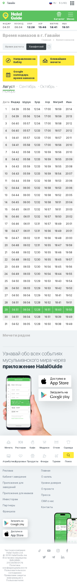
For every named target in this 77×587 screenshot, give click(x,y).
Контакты (47, 507)
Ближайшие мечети (58, 60)
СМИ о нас (47, 501)
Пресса (45, 495)
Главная (46, 39)
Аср (42, 26)
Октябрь (47, 86)
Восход (19, 26)
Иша (65, 26)
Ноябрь (9, 91)
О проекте (47, 488)
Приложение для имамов (18, 493)
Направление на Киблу (24, 60)
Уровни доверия (51, 482)
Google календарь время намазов (24, 74)
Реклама (8, 470)
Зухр (31, 26)
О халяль (46, 476)
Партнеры (9, 505)
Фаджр (7, 26)
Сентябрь (28, 86)
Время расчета (14, 46)
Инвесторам (10, 499)
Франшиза (9, 511)
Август (9, 86)
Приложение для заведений (13, 485)
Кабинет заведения (14, 476)
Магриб (54, 26)
